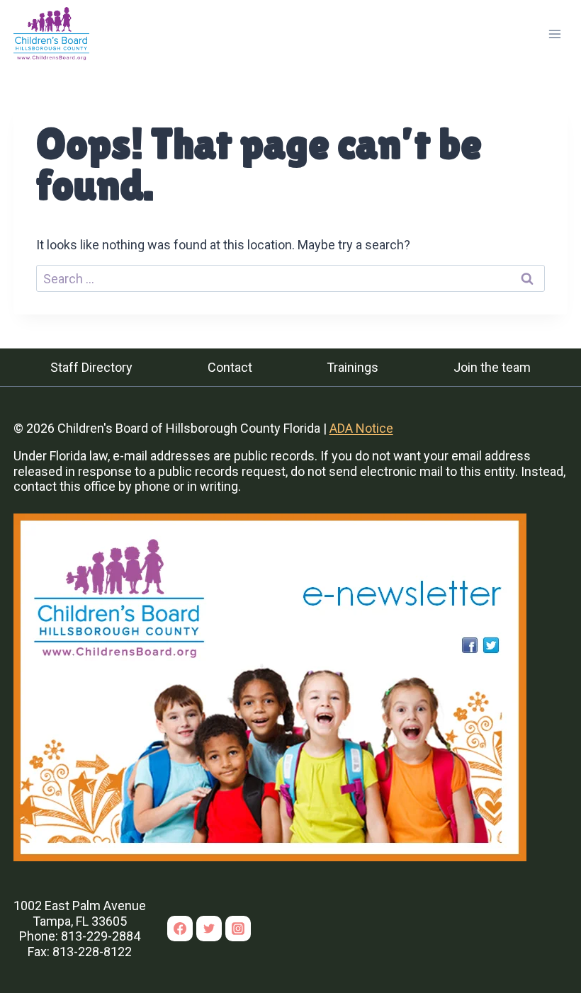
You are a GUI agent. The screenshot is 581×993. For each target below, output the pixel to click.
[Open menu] (555, 34)
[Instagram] (238, 928)
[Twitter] (209, 928)
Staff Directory (91, 367)
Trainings (352, 367)
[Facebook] (180, 928)
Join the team (492, 367)
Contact (230, 367)
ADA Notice (361, 428)
